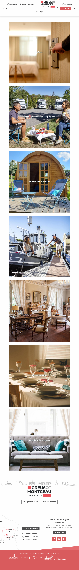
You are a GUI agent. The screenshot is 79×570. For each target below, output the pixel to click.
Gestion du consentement (41, 553)
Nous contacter (49, 502)
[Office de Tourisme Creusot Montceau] (48, 4)
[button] (57, 8)
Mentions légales (25, 553)
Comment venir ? (31, 528)
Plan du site (55, 553)
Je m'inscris (59, 532)
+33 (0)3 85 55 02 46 (30, 502)
